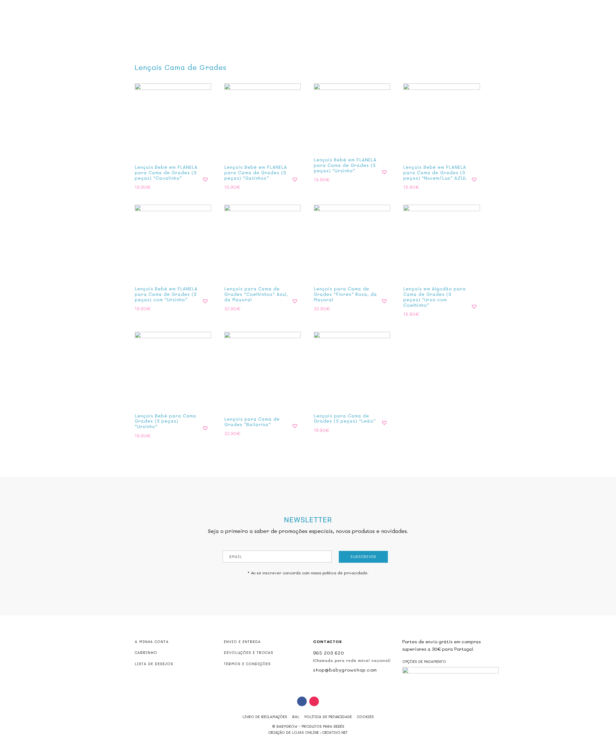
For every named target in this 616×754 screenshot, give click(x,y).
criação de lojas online (294, 732)
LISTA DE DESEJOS (154, 663)
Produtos (273, 31)
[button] (205, 179)
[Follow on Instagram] (314, 701)
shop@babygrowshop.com (571, 5)
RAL (295, 716)
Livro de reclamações (265, 716)
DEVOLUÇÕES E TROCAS (248, 652)
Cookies (365, 716)
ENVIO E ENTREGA (242, 641)
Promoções (313, 31)
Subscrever (363, 556)
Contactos (374, 31)
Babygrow (242, 31)
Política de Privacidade (328, 716)
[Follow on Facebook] (302, 701)
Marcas (344, 31)
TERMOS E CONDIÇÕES (247, 663)
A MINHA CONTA (152, 641)
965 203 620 (328, 653)
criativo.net (335, 732)
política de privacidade (344, 572)
